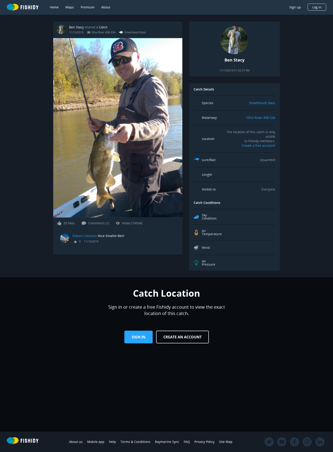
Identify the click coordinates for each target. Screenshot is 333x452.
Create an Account (182, 337)
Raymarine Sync (167, 442)
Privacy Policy (204, 442)
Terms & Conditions (135, 442)
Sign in (138, 337)
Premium (87, 7)
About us (76, 442)
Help (112, 442)
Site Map (225, 442)
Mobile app (95, 442)
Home (54, 7)
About (105, 7)
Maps (69, 7)
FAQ (187, 442)
